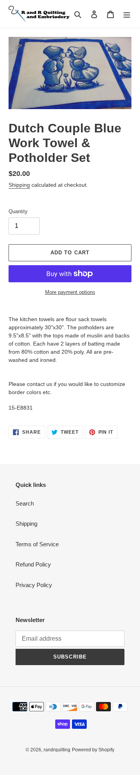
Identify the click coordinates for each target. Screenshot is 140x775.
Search (25, 503)
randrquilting (57, 749)
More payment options (70, 292)
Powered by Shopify (93, 749)
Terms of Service (37, 544)
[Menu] (127, 14)
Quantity (18, 211)
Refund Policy (33, 564)
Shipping (19, 185)
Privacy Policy (34, 585)
